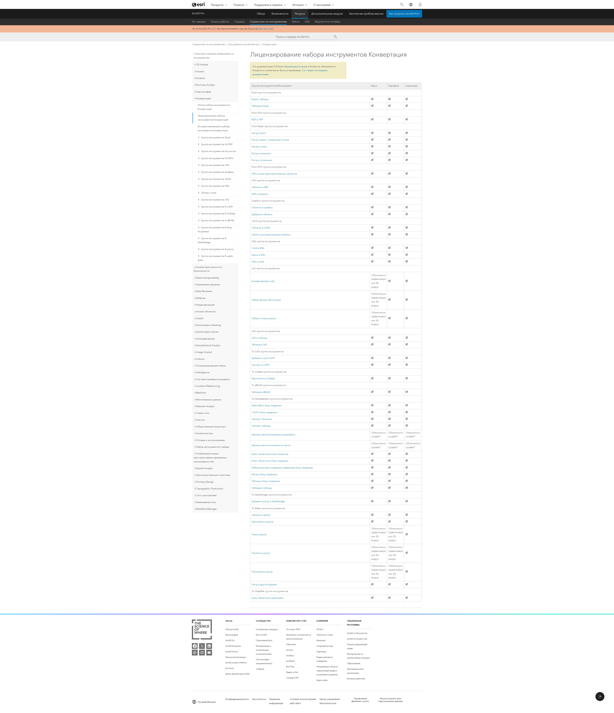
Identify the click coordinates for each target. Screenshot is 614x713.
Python (296, 21)
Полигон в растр (261, 553)
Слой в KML (258, 248)
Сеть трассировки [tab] (206, 495)
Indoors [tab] (200, 359)
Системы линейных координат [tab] (213, 379)
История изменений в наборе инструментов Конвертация (214, 128)
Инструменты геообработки (243, 44)
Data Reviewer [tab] (204, 291)
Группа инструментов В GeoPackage (212, 240)
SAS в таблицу (259, 338)
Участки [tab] (200, 419)
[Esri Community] (195, 652)
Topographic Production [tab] (209, 488)
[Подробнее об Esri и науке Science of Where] (202, 630)
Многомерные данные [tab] (208, 399)
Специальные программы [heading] (354, 623)
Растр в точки (259, 146)
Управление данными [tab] (208, 284)
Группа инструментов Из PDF (217, 144)
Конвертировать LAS (263, 281)
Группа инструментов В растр (217, 249)
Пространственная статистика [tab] (213, 475)
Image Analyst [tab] (204, 352)
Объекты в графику (262, 207)
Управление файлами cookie (360, 700)
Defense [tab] (200, 298)
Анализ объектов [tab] (206, 311)
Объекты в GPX (260, 187)
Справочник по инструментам (268, 21)
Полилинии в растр (262, 571)
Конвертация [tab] (203, 98)
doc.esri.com (265, 28)
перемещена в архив (295, 66)
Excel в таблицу (260, 99)
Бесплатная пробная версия (366, 13)
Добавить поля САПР (263, 358)
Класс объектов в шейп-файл (267, 598)
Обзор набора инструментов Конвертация (214, 107)
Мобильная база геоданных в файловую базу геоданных (282, 467)
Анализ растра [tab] (204, 433)
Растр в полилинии (262, 160)
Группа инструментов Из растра (218, 151)
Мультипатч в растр (262, 521)
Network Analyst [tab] (205, 406)
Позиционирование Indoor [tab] (211, 365)
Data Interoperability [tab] (207, 277)
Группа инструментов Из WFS (217, 158)
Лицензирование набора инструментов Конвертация (213, 117)
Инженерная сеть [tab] (206, 502)
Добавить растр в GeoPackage (268, 501)
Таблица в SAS (259, 344)
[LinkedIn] (209, 646)
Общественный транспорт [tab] (211, 426)
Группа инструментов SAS (215, 199)
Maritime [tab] (201, 392)
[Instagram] (202, 652)
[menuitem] (238, 629)
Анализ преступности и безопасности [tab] (208, 269)
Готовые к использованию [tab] (210, 440)
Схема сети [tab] (202, 413)
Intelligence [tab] (202, 372)
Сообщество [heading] (263, 621)
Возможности (280, 13)
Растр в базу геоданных (264, 474)
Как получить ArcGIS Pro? (404, 13)
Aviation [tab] (200, 78)
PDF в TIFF (257, 119)
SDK (307, 21)
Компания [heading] (322, 621)
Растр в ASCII (259, 133)
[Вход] (420, 4)
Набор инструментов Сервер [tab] (212, 446)
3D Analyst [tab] (202, 64)
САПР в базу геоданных (264, 412)
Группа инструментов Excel (215, 137)
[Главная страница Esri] (198, 4)
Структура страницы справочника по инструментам (214, 55)
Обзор (261, 13)
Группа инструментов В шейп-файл (215, 258)
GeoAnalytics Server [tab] (207, 331)
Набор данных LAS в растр (266, 300)
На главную (199, 21)
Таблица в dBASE (261, 392)
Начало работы (220, 21)
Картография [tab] (203, 91)
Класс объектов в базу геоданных (270, 461)
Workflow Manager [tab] (206, 508)
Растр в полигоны (261, 153)
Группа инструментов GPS (215, 165)
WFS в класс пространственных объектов (274, 173)
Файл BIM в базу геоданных (267, 405)
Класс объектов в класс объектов (270, 454)
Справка (239, 21)
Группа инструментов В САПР (217, 206)
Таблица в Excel (260, 106)
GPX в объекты (260, 194)
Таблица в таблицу (262, 488)
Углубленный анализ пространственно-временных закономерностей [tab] (210, 457)
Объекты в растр (261, 515)
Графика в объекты (262, 214)
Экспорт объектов (262, 419)
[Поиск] (402, 4)
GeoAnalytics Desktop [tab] (208, 325)
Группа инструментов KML (215, 186)
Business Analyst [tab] (205, 84)
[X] (202, 646)
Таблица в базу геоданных (266, 481)
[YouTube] (209, 652)
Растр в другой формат (264, 584)
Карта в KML (258, 255)
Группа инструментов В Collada (218, 213)
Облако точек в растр (264, 318)
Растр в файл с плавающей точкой (270, 140)
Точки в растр (259, 534)
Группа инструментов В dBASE (217, 220)
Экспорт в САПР (260, 365)
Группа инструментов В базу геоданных (215, 229)
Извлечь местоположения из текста (271, 445)
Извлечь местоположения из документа (273, 434)
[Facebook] (195, 646)
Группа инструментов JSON (216, 179)
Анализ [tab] (200, 71)
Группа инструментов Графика (217, 172)
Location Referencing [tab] (208, 386)
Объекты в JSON (261, 227)
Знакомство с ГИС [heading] (296, 621)
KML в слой (258, 261)
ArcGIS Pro (198, 13)
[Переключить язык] (410, 4)
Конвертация (269, 44)
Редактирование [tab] (205, 304)
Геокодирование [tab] (205, 338)
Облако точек (208, 192)
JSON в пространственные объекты (271, 234)
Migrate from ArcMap (327, 21)
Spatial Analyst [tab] (204, 468)
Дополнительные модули (327, 13)
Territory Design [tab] (205, 481)
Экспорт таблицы (261, 426)
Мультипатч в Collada (263, 378)
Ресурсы (300, 13)
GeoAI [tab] (199, 318)
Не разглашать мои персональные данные (390, 700)
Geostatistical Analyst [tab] (208, 345)
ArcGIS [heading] (228, 621)
